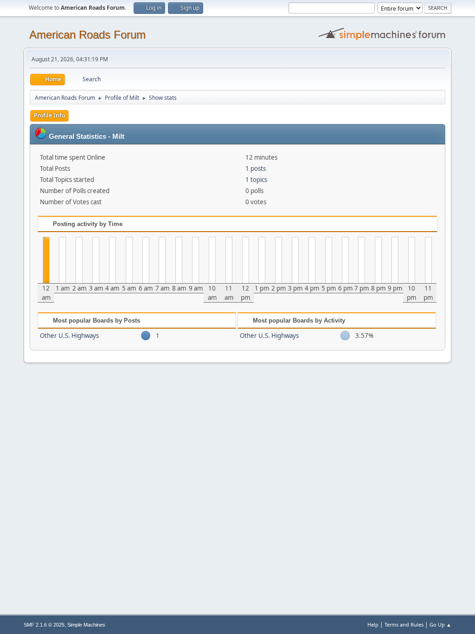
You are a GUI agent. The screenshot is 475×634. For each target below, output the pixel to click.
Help (373, 624)
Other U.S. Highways (69, 335)
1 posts (255, 168)
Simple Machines (86, 625)
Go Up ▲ (440, 624)
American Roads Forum (87, 34)
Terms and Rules (404, 624)
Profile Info (49, 115)
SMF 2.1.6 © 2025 (44, 625)
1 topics (256, 179)
